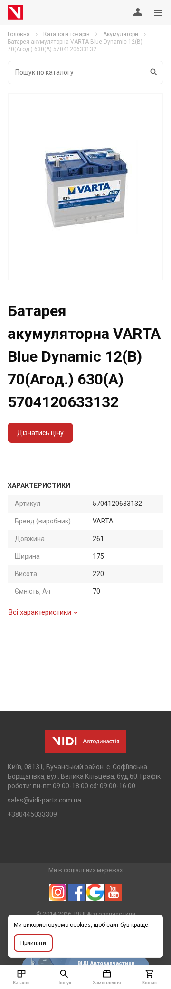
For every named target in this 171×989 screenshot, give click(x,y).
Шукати (154, 72)
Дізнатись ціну (40, 433)
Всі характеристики (40, 612)
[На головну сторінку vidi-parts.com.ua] (15, 12)
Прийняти (33, 943)
